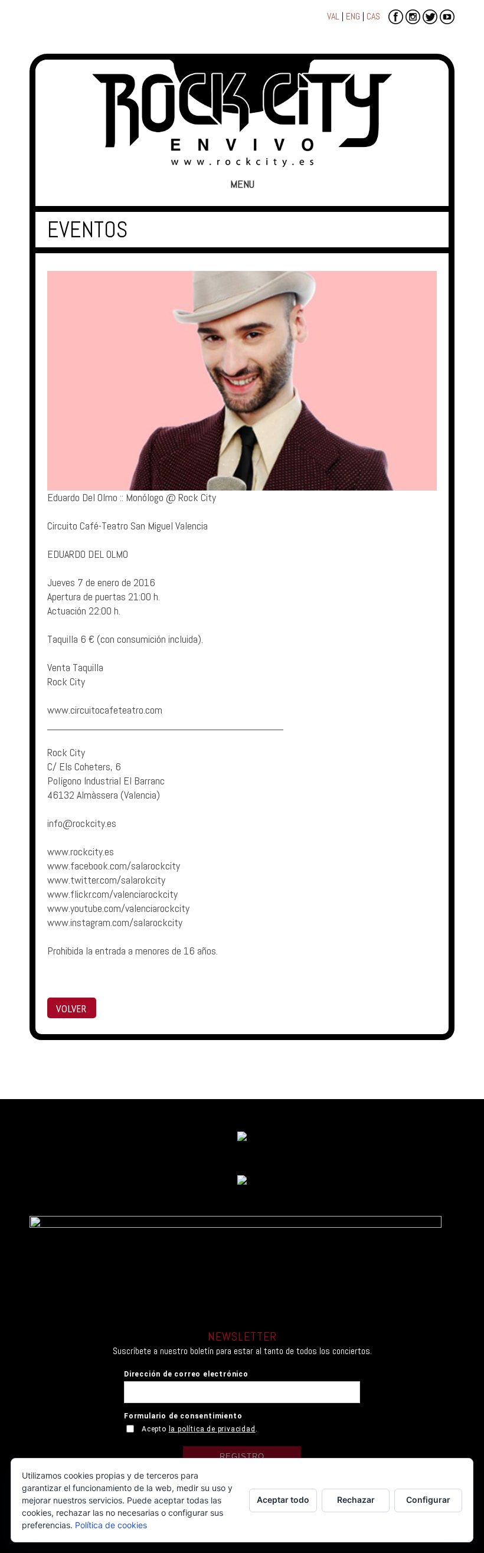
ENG (353, 16)
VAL (333, 16)
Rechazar (356, 1500)
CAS (373, 16)
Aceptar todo (283, 1500)
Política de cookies (111, 1525)
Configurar (428, 1500)
